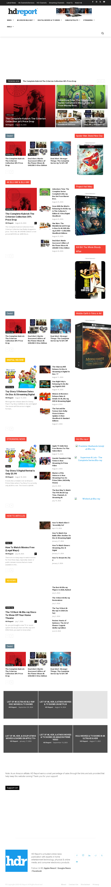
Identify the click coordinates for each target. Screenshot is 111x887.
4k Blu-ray (10, 115)
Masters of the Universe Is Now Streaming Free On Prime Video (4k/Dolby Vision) (61, 478)
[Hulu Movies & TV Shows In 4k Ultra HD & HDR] (90, 739)
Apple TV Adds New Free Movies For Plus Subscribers (60, 448)
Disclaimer (85, 884)
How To (9, 543)
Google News (64, 868)
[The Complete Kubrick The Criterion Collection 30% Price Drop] (29, 106)
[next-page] (11, 172)
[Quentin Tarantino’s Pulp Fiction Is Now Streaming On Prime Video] (45, 461)
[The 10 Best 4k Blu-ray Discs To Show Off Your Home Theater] (21, 597)
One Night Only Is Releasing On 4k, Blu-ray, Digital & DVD (60, 384)
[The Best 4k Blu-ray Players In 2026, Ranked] (45, 590)
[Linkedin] (89, 855)
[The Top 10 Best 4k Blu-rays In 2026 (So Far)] (45, 611)
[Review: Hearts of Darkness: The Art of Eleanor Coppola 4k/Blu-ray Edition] (45, 623)
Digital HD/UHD (15, 360)
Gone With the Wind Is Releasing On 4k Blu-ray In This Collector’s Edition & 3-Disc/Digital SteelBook (61, 211)
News (8, 466)
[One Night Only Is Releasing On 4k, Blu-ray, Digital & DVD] (45, 384)
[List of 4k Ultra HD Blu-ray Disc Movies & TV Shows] (21, 705)
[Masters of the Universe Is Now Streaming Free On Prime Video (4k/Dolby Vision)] (45, 476)
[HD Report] (23, 12)
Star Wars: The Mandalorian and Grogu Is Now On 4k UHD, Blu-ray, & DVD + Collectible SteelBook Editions (61, 228)
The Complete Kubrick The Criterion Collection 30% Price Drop (49, 81)
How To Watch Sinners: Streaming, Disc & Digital (61, 548)
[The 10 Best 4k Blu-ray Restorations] (45, 600)
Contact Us (73, 884)
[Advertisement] (55, 57)
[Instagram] (96, 2)
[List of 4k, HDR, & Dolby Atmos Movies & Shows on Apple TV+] (21, 739)
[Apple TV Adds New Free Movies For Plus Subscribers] (45, 449)
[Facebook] (92, 2)
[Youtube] (104, 2)
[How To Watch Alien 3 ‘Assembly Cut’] (45, 525)
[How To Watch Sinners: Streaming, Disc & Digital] (45, 548)
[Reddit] (95, 855)
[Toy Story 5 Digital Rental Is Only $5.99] (21, 456)
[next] (103, 81)
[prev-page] (7, 172)
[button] (102, 33)
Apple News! (50, 868)
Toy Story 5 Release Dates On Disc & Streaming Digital (20, 393)
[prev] (98, 81)
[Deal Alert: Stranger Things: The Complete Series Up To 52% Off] (60, 148)
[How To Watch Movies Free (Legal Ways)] (21, 533)
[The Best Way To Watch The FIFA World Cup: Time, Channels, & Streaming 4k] (45, 493)
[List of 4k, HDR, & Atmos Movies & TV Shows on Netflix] (55, 705)
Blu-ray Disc (63, 97)
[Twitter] (100, 2)
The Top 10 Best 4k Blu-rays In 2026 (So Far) (60, 610)
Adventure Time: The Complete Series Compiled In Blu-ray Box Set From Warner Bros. (60, 194)
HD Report (9, 223)
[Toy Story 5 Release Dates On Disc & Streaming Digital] (21, 377)
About (63, 884)
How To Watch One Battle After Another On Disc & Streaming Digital (61, 535)
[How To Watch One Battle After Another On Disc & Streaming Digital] (45, 536)
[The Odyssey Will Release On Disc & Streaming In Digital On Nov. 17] (45, 369)
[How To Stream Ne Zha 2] (45, 560)
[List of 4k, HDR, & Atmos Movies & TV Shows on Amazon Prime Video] (55, 739)
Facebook (37, 871)
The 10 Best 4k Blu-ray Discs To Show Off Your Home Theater (20, 615)
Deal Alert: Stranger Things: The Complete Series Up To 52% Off (59, 161)
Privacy (96, 884)
